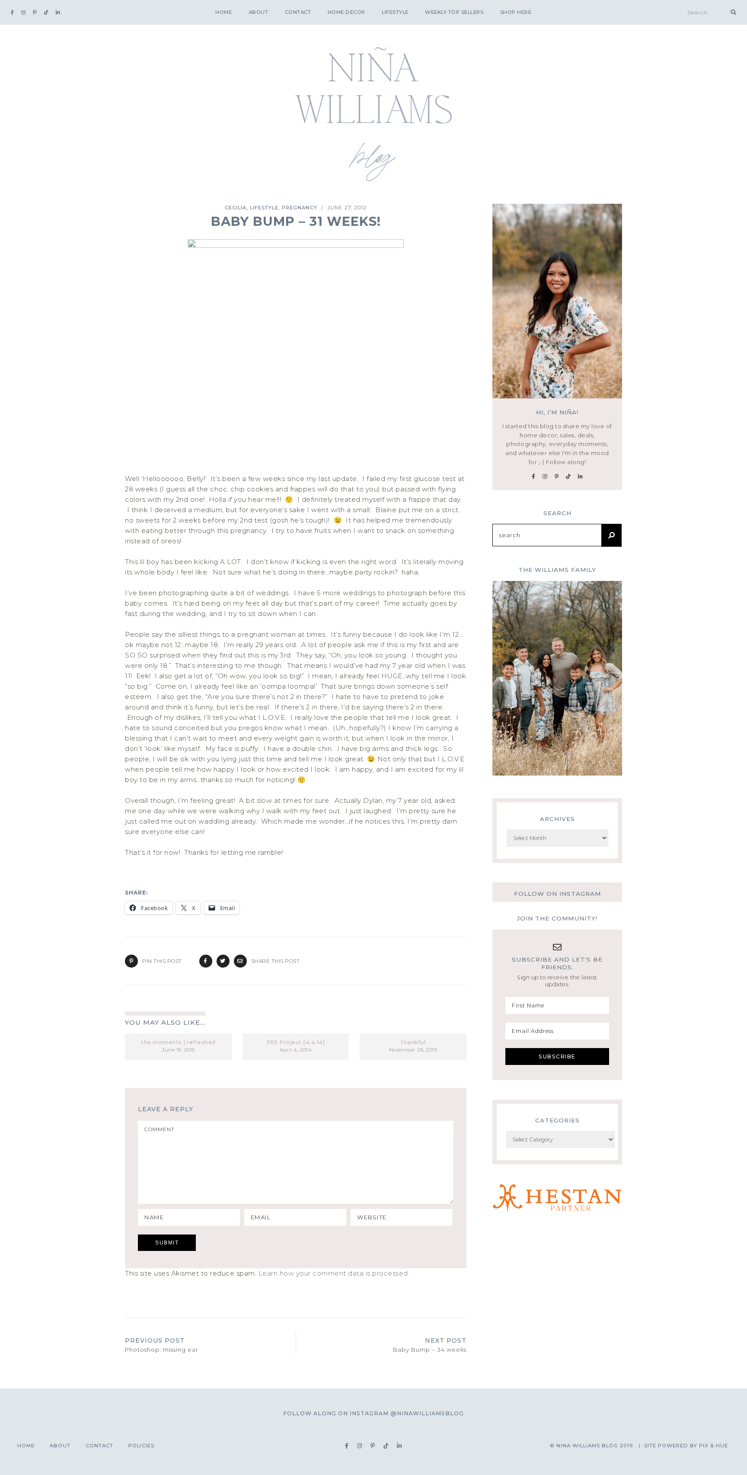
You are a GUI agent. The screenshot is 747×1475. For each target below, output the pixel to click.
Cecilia (235, 208)
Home (223, 12)
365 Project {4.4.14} (295, 1042)
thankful (413, 1042)
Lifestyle (395, 12)
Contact (298, 12)
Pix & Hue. (714, 1446)
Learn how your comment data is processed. (334, 1273)
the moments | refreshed (178, 1042)
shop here (516, 12)
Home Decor (346, 12)
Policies (141, 1446)
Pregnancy (299, 208)
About (258, 12)
